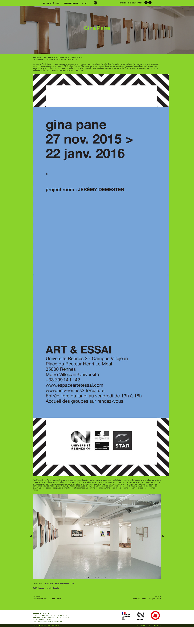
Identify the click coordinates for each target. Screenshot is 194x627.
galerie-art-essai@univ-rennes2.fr (51, 621)
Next (163, 536)
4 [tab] (99, 577)
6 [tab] (105, 577)
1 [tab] (88, 577)
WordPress (55, 625)
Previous (31, 536)
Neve (35, 625)
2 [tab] (92, 577)
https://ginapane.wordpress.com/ (59, 583)
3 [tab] (95, 577)
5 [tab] (102, 577)
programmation (71, 3)
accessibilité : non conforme (149, 625)
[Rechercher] (95, 2)
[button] (60, 2)
